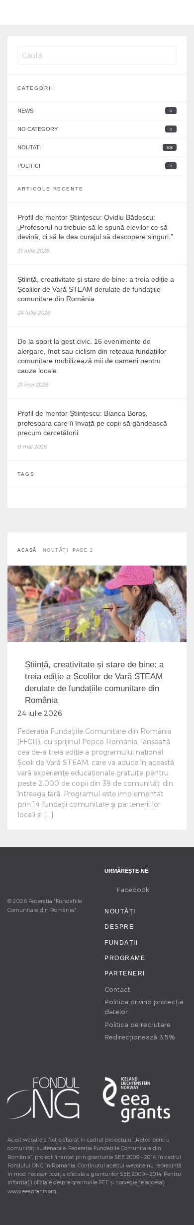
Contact (117, 989)
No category (94, 129)
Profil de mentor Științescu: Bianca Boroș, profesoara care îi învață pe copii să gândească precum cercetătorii (92, 423)
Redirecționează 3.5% (139, 1036)
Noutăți (120, 911)
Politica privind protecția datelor (144, 1006)
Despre (119, 926)
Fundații (121, 942)
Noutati (95, 147)
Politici (94, 166)
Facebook (133, 889)
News (94, 111)
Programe (124, 958)
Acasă (27, 550)
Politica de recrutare (137, 1024)
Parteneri (124, 973)
